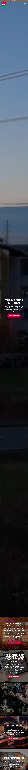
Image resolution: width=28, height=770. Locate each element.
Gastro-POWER (14, 725)
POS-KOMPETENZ (14, 758)
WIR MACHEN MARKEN (14, 301)
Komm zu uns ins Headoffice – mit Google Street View (14, 658)
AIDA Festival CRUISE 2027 (14, 624)
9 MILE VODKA (14, 691)
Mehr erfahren (14, 315)
